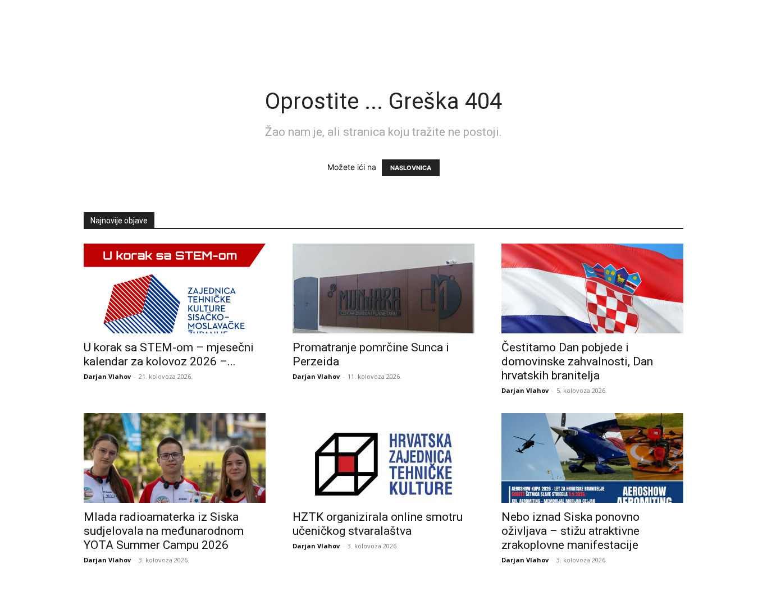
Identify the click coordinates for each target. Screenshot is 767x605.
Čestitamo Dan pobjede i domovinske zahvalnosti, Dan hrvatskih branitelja (577, 361)
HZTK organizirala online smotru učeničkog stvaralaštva (378, 524)
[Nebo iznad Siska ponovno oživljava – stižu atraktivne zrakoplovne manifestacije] (592, 458)
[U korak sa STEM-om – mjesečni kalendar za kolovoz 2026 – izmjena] (175, 288)
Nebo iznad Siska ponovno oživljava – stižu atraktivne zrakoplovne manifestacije (570, 531)
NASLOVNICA (410, 168)
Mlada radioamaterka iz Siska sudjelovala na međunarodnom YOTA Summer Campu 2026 (164, 531)
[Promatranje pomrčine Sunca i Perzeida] (383, 288)
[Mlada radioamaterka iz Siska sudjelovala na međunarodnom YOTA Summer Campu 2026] (175, 458)
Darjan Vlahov (107, 376)
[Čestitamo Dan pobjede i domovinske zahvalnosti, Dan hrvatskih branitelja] (592, 288)
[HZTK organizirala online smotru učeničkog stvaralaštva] (383, 458)
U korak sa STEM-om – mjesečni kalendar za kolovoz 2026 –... (169, 354)
